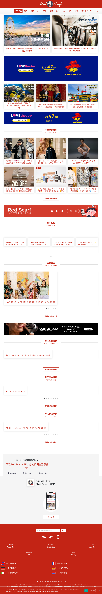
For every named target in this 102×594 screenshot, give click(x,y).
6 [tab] (55, 308)
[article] (27, 34)
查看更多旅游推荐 (51, 442)
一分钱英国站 (11, 563)
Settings (92, 591)
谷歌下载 (28, 473)
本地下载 (43, 473)
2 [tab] (52, 256)
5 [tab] (54, 308)
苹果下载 (13, 473)
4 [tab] (52, 308)
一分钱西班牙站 (62, 568)
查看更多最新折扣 (51, 198)
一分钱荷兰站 (62, 573)
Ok (86, 591)
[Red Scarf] (51, 2)
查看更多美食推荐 (51, 406)
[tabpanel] (15, 243)
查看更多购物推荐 (51, 369)
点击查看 (51, 517)
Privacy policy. (53, 592)
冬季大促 (90, 11)
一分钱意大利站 (12, 573)
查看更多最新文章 (51, 316)
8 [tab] (57, 362)
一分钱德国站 (11, 568)
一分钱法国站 (62, 563)
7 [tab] (55, 362)
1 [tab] (50, 256)
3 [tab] (50, 308)
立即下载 (73, 211)
